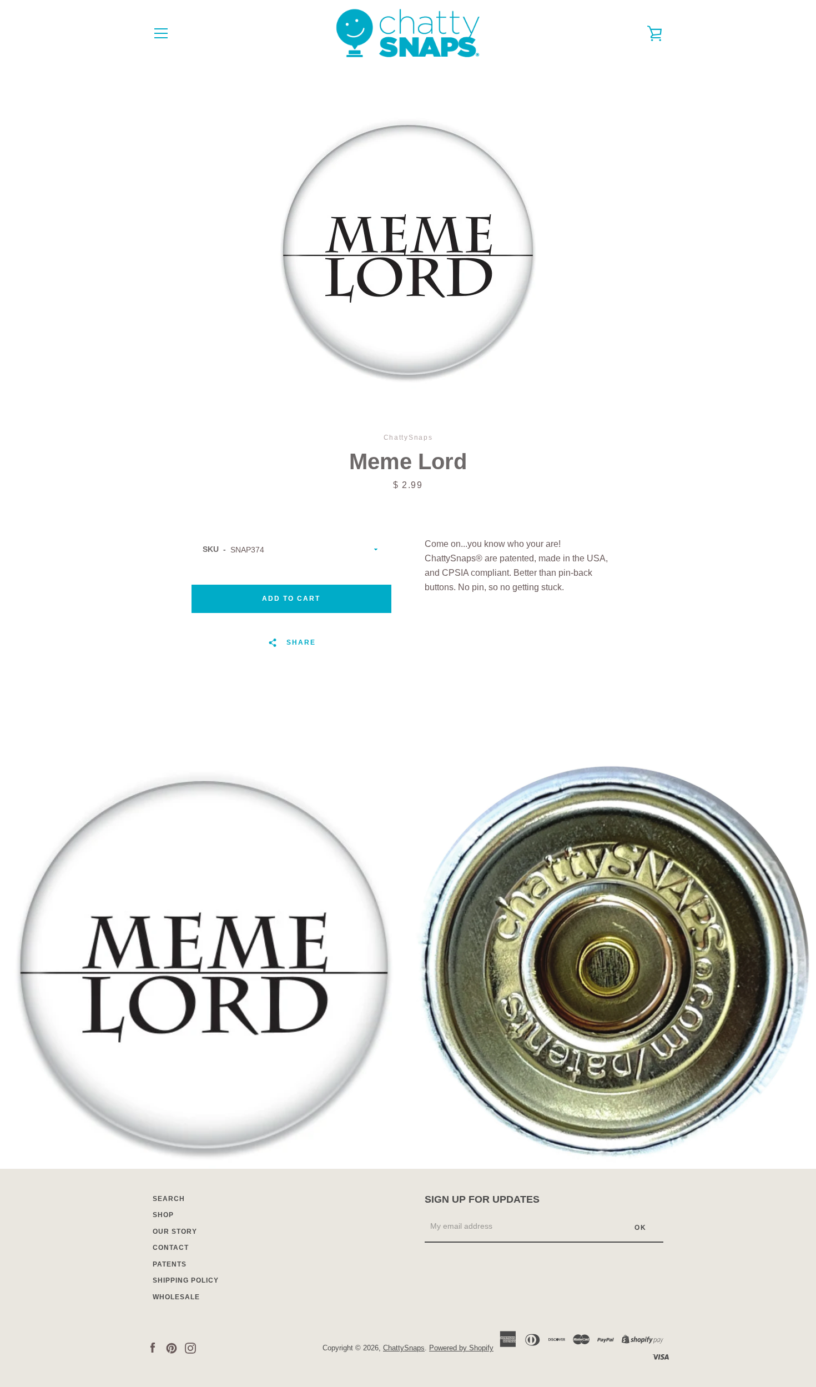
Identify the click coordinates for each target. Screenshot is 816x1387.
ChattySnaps (404, 1348)
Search (169, 1199)
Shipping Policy (186, 1280)
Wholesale (176, 1297)
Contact (171, 1248)
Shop (163, 1215)
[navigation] (161, 33)
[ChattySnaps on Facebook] (152, 1347)
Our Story (175, 1231)
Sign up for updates (482, 1199)
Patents (170, 1264)
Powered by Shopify (461, 1348)
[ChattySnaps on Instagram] (190, 1347)
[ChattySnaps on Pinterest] (171, 1347)
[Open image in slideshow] (408, 250)
